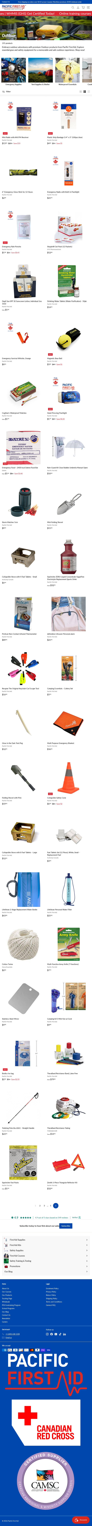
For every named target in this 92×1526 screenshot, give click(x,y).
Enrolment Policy (52, 1288)
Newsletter (6, 1318)
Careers (5, 1322)
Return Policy (51, 1295)
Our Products (7, 1295)
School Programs (8, 1308)
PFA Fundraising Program (11, 1305)
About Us (5, 1288)
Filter (8, 91)
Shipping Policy (51, 1298)
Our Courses (6, 1292)
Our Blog (5, 1312)
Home (4, 30)
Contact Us (6, 2)
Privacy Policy (51, 1292)
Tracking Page (7, 1298)
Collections (12, 30)
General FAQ (50, 1305)
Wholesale (6, 1302)
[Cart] (83, 7)
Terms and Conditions (54, 1302)
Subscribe (65, 1226)
